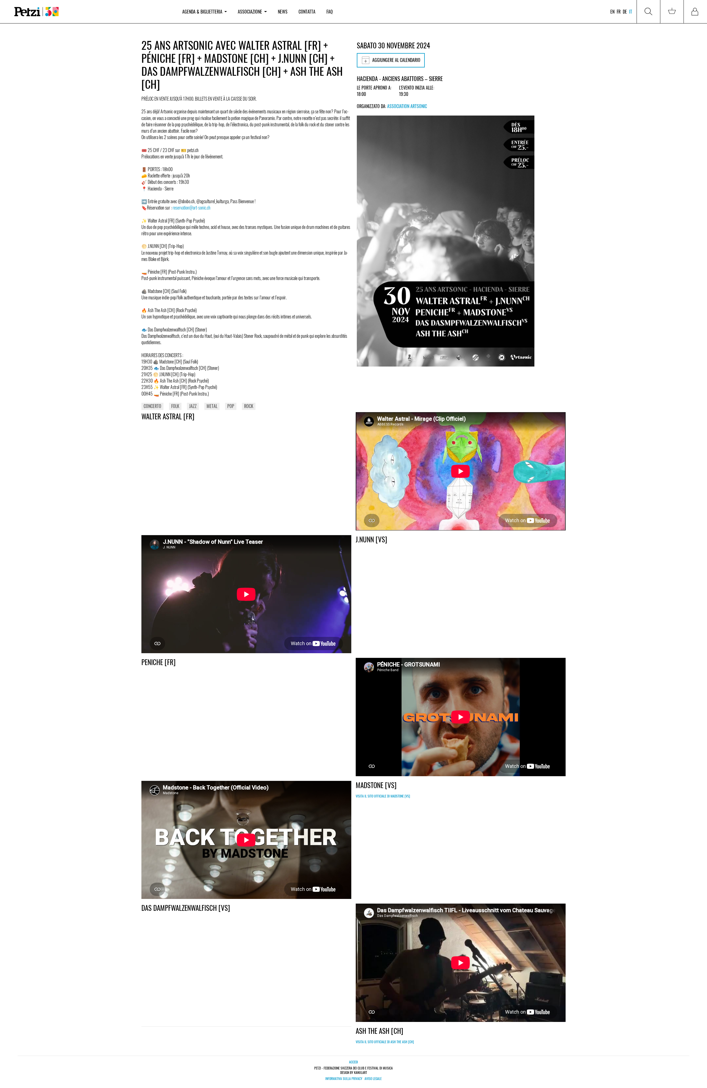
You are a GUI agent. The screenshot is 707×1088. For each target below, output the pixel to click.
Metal (212, 406)
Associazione (250, 11)
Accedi (353, 1062)
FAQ (329, 11)
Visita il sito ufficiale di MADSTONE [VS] (383, 796)
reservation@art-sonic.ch (191, 207)
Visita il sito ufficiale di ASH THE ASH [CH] (385, 1041)
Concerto (152, 406)
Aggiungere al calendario (396, 60)
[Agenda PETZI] (93, 11)
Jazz (193, 406)
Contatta (307, 11)
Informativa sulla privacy (343, 1078)
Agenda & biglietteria (202, 11)
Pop (230, 406)
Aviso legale (373, 1078)
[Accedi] (695, 11)
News (282, 11)
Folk (175, 406)
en (612, 11)
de (625, 11)
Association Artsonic (407, 106)
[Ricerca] (648, 11)
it (630, 11)
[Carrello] (672, 11)
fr (619, 11)
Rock (248, 406)
